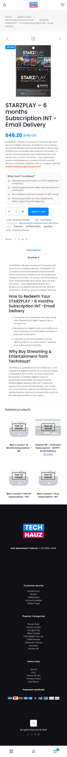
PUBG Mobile (33, 639)
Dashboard (33, 591)
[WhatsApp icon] (28, 734)
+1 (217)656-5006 (47, 548)
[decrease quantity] (9, 211)
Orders (33, 594)
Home (8, 16)
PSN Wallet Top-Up (33, 636)
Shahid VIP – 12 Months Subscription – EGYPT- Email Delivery (48, 448)
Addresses (33, 597)
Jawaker (33, 645)
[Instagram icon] (38, 734)
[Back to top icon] (33, 723)
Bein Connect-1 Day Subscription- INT (48, 495)
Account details (33, 600)
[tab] (33, 250)
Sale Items (33, 681)
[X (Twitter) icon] (35, 734)
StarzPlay (44, 20)
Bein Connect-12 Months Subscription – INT (19, 448)
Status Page (33, 603)
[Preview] (29, 422)
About (33, 669)
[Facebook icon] (32, 734)
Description (33, 250)
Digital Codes (24, 16)
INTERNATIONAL (33, 226)
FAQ (33, 672)
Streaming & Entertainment (19, 20)
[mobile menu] (62, 5)
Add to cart (38, 211)
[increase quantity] (23, 211)
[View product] (29, 418)
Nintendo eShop (33, 642)
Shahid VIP (33, 648)
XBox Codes (33, 633)
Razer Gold (33, 624)
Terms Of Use (34, 675)
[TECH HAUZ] (33, 5)
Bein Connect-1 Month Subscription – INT (19, 495)
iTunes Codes (33, 627)
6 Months (18, 226)
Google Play (33, 630)
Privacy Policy (33, 678)
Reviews (33, 257)
